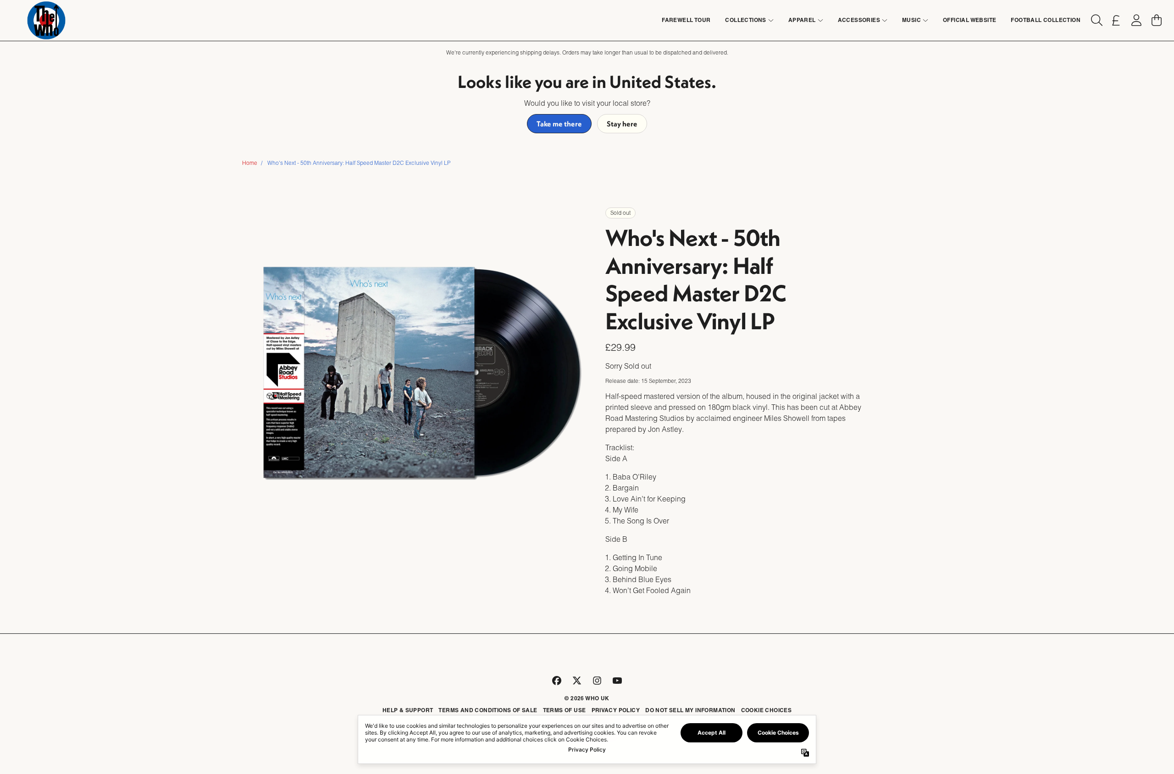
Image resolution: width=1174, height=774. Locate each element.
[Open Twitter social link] (577, 680)
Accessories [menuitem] (859, 19)
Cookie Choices (766, 710)
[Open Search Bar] (1096, 20)
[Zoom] (422, 372)
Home (249, 162)
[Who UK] (46, 20)
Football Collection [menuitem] (1045, 19)
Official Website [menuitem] (969, 19)
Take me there (559, 123)
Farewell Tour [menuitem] (686, 19)
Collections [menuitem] (745, 19)
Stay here (622, 123)
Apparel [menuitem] (802, 19)
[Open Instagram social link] (597, 680)
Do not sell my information (690, 710)
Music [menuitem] (911, 19)
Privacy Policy (616, 710)
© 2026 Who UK (587, 698)
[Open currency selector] (1116, 20)
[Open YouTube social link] (617, 680)
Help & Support (407, 710)
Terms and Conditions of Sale (487, 710)
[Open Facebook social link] (557, 680)
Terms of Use (564, 710)
